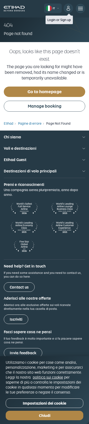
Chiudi (44, 415)
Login (51, 20)
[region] (44, 390)
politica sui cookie (48, 377)
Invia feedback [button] (23, 352)
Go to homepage (45, 91)
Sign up (65, 20)
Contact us (19, 287)
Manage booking (44, 106)
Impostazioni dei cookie (44, 403)
